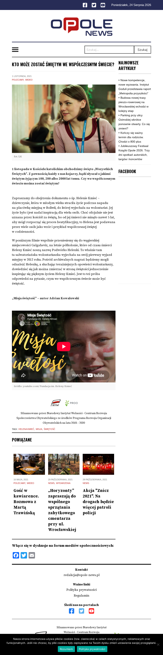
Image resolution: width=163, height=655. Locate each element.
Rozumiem (66, 649)
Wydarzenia (63, 483)
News (51, 483)
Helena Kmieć (26, 429)
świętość (49, 429)
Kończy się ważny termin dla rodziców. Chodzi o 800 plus (131, 137)
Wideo (29, 80)
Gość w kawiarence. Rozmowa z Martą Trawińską (26, 502)
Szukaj (142, 50)
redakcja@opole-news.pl (82, 575)
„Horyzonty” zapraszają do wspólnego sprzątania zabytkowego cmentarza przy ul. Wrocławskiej (62, 510)
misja (39, 429)
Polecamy (18, 80)
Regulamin (81, 596)
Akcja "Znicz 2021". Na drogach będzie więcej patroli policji (98, 502)
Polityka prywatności (81, 590)
